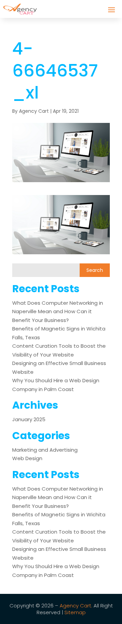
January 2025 (28, 419)
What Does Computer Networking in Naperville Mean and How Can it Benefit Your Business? (57, 311)
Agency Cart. (76, 605)
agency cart (34, 111)
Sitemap (75, 612)
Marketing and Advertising (45, 449)
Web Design (27, 458)
